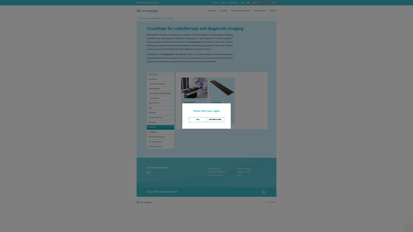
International (215, 120)
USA (197, 120)
